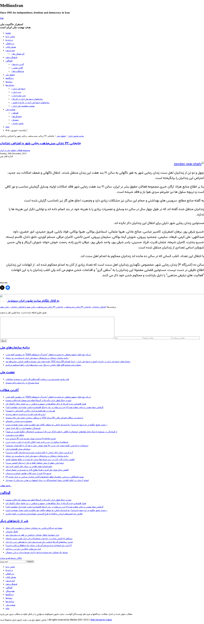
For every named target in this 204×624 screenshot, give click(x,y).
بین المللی (10, 43)
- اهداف (14, 113)
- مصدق (15, 120)
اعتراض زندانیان (99, 307)
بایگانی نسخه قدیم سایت (11, 558)
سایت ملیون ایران (76, 136)
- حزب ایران (16, 92)
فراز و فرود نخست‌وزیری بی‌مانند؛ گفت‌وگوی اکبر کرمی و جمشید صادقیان (37, 379)
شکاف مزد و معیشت (15, 435)
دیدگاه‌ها (10, 78)
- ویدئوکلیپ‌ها (17, 71)
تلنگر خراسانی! (12, 532)
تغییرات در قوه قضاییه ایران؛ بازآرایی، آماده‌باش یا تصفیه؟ (30, 411)
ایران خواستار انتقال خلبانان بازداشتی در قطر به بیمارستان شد (32, 535)
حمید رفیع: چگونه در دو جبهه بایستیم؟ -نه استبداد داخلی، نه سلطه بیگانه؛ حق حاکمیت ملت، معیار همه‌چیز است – (57, 425)
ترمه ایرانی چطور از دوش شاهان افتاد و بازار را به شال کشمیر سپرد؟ (35, 463)
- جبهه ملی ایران (18, 89)
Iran (2, 18)
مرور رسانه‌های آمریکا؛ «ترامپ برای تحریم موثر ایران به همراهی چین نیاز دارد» (39, 542)
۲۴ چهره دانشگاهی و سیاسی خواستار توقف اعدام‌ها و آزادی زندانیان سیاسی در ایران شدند (45, 477)
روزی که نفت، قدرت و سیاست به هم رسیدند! (26, 414)
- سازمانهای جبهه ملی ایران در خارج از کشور (30, 102)
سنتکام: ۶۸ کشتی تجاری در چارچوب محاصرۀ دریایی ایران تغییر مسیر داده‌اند (39, 538)
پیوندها (9, 82)
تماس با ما (10, 36)
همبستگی (10, 591)
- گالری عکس (17, 68)
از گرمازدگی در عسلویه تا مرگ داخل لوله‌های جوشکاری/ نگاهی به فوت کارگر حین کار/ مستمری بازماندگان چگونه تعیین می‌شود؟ (61, 432)
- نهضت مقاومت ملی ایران (23, 106)
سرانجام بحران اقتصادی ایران (18, 449)
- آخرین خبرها (17, 64)
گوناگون (9, 61)
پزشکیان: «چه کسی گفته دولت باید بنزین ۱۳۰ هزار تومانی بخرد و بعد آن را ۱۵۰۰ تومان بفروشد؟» (47, 446)
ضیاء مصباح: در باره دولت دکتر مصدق (22, 383)
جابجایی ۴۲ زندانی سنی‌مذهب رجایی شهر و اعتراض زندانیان (40, 143)
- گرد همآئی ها (17, 54)
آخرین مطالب (9, 390)
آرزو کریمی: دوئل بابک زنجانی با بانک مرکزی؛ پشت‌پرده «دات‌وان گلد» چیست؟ (39, 452)
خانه (7, 127)
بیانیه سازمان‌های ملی (15, 347)
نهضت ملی (10, 109)
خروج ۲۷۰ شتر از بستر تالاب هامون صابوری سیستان (28, 473)
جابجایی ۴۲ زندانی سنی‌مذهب (77, 307)
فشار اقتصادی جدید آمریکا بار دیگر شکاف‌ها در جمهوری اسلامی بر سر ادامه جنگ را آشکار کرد (46, 404)
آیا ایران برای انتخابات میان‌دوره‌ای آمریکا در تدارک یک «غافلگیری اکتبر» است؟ (38, 545)
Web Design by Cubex (101, 620)
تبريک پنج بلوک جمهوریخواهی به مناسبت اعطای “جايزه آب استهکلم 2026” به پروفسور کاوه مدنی (48, 355)
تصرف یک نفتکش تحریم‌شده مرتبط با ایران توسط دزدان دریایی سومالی (37, 552)
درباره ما (9, 40)
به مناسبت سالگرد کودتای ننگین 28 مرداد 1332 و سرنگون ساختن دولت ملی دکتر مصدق (44, 418)
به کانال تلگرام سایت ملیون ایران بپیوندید (33, 300)
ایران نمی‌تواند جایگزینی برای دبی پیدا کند (23, 549)
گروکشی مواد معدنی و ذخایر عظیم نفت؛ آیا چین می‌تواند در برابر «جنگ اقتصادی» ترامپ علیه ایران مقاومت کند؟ (54, 407)
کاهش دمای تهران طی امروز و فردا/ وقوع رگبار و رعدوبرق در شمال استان (37, 470)
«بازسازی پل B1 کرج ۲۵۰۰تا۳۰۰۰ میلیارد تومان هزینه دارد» (31, 439)
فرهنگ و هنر (11, 57)
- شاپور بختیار (17, 123)
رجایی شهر (5, 307)
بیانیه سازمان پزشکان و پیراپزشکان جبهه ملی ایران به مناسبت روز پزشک (37, 358)
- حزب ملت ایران (18, 96)
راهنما (8, 33)
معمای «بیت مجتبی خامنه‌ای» (19, 421)
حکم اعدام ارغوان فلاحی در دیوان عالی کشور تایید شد (29, 466)
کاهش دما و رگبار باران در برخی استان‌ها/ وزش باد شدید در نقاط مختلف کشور (40, 459)
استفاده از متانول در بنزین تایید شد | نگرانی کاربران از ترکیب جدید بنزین (37, 442)
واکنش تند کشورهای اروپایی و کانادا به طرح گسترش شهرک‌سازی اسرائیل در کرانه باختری (44, 514)
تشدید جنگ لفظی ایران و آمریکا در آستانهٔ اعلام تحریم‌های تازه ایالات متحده (38, 400)
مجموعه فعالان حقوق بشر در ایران (15, 150)
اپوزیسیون (10, 50)
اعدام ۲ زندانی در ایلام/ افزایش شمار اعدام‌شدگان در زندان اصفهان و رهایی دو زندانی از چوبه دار (47, 480)
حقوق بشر (10, 75)
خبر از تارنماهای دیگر (14, 521)
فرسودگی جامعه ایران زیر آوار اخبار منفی (23, 428)
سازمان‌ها (10, 85)
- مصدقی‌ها (16, 116)
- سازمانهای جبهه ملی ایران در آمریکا (27, 99)
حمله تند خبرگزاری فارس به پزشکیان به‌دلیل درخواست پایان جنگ (34, 528)
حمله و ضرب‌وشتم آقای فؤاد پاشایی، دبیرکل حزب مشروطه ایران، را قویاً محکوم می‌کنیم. (43, 365)
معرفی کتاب (11, 47)
